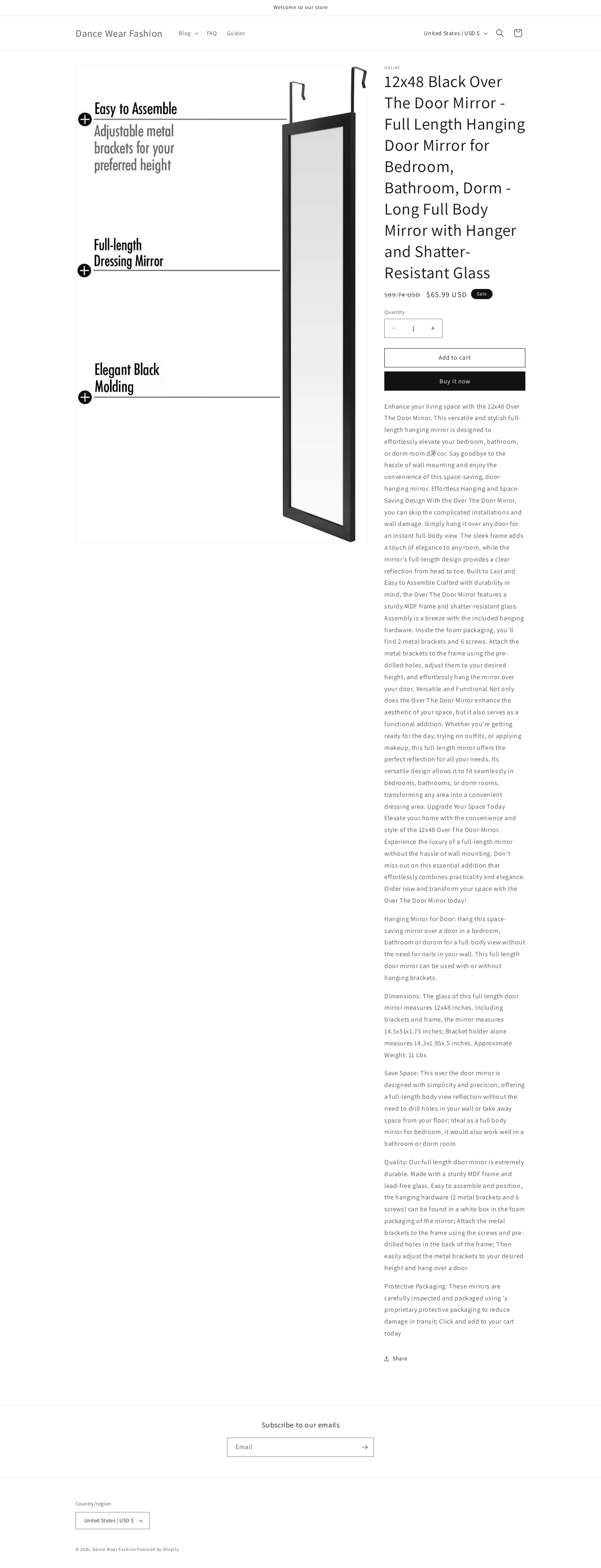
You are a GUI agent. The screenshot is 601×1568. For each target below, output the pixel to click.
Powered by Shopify (158, 1549)
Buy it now (455, 381)
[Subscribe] (365, 1447)
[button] (188, 33)
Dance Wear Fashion (114, 1549)
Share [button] (400, 1358)
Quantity (394, 312)
